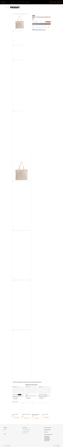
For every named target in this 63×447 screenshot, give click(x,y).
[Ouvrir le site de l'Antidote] (58, 445)
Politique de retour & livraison (26, 429)
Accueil (13, 13)
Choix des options (16, 417)
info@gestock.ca (46, 432)
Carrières (5, 429)
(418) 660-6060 (45, 431)
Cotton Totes (38, 29)
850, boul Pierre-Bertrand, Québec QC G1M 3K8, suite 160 (47, 429)
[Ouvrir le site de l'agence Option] (54, 445)
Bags (14, 13)
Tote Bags (41, 29)
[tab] (15, 382)
